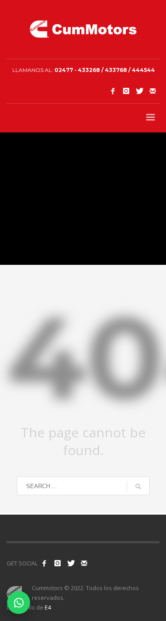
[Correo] (152, 91)
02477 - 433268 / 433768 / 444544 (104, 70)
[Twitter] (139, 91)
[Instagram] (126, 91)
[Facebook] (113, 91)
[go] (138, 486)
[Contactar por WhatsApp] (18, 602)
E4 (48, 607)
